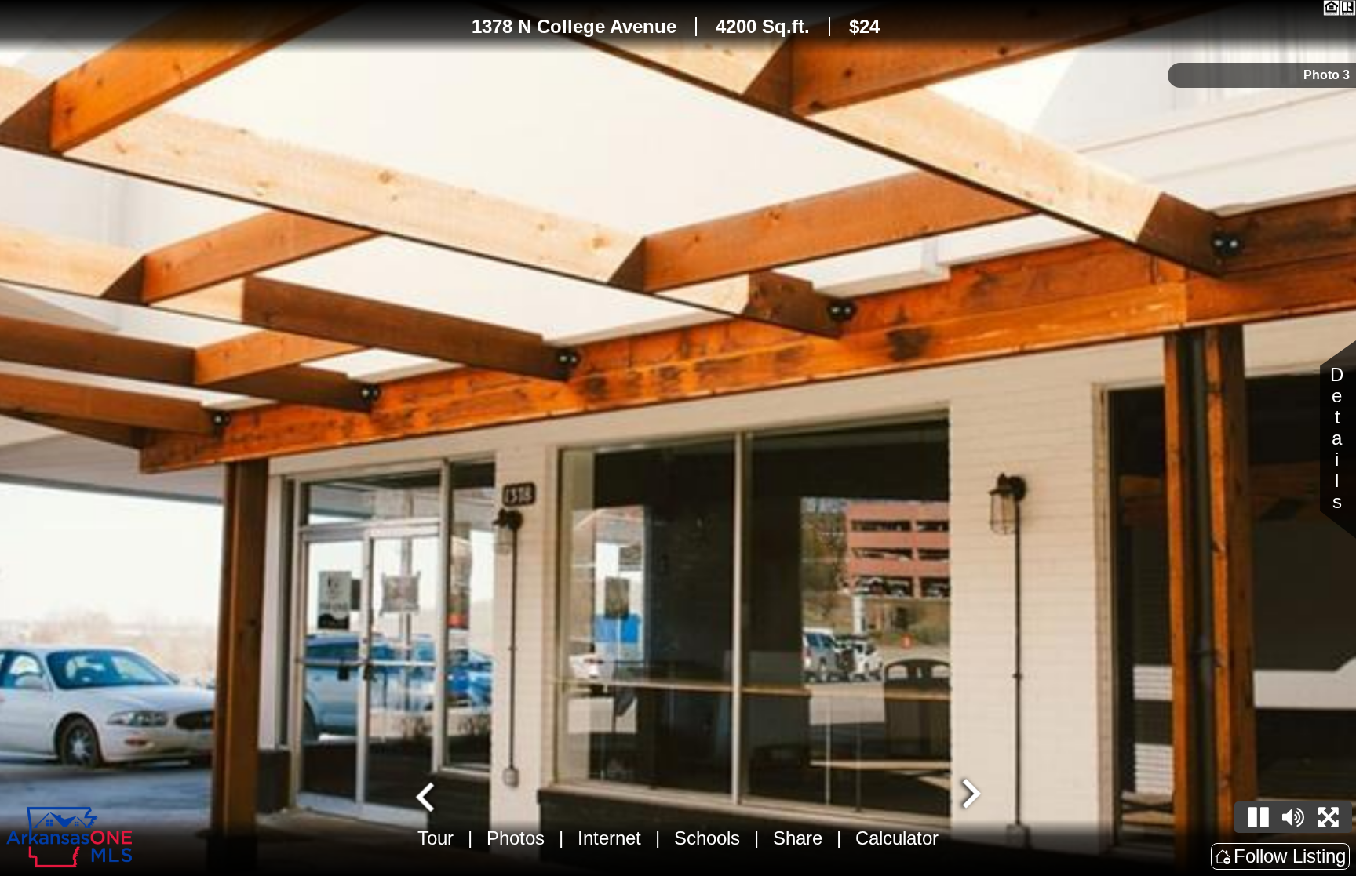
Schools (707, 838)
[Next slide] (970, 795)
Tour (435, 838)
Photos (516, 838)
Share (797, 838)
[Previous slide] (426, 795)
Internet (609, 838)
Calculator (897, 838)
